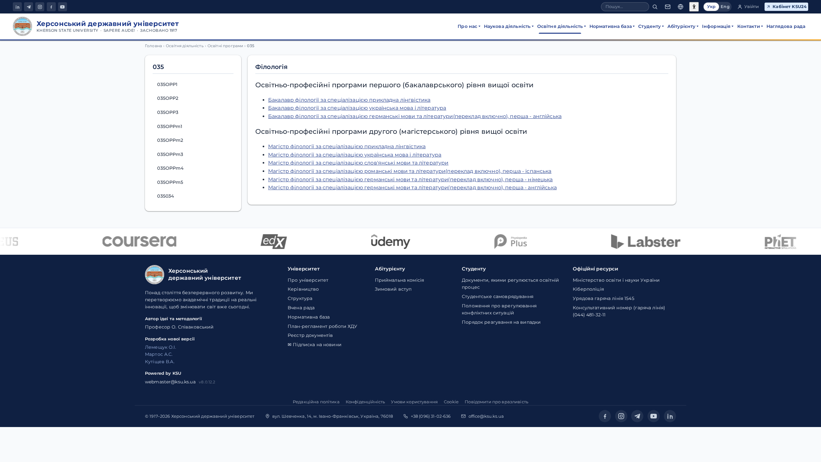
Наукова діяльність (507, 26)
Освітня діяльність (560, 26)
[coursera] (133, 241)
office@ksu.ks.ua (486, 416)
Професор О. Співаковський (179, 327)
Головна (153, 46)
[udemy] (383, 241)
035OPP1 (167, 84)
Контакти (748, 26)
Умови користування (414, 401)
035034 (165, 196)
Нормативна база (610, 26)
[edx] (267, 241)
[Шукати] (655, 7)
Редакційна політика (316, 401)
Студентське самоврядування (497, 296)
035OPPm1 (169, 126)
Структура (300, 298)
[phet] (774, 241)
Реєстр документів (310, 335)
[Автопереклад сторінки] (680, 7)
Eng (725, 6)
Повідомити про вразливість (496, 401)
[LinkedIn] (17, 6)
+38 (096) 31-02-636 (431, 416)
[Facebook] (51, 6)
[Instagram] (39, 6)
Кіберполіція (588, 289)
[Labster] (638, 241)
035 (158, 67)
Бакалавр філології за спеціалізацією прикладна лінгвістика (349, 100)
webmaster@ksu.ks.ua (170, 382)
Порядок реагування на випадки (501, 322)
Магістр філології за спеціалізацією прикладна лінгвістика (347, 146)
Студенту (649, 26)
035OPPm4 (170, 168)
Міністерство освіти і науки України (616, 280)
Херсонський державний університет (213, 416)
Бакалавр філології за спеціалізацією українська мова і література (357, 108)
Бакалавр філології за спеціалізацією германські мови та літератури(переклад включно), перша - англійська (415, 116)
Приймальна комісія (399, 280)
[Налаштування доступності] (694, 7)
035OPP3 (167, 112)
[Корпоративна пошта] (667, 7)
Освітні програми (225, 46)
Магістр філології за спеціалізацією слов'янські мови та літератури (358, 163)
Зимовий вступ (393, 289)
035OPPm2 (170, 140)
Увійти (751, 6)
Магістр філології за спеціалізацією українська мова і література (354, 155)
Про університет (308, 280)
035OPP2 (167, 98)
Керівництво (303, 289)
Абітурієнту (681, 26)
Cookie (451, 401)
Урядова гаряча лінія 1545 (603, 298)
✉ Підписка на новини (315, 344)
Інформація (716, 26)
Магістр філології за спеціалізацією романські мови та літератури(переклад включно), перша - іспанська (410, 171)
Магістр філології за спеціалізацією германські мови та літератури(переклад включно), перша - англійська (412, 187)
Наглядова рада (785, 26)
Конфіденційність (365, 401)
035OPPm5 (170, 182)
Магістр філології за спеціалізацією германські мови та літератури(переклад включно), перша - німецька (410, 179)
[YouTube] (62, 6)
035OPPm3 (170, 154)
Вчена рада (301, 308)
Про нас (467, 26)
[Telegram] (28, 6)
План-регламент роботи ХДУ (323, 326)
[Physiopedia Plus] (504, 241)
